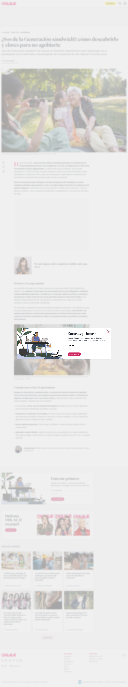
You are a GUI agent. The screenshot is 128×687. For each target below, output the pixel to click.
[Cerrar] (108, 331)
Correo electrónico (73, 345)
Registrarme (74, 354)
